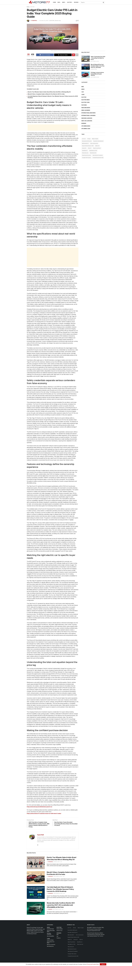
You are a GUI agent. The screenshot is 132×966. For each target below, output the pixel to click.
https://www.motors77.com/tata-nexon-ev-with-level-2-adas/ (44, 813)
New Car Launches (86, 120)
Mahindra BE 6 (85, 143)
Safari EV (97, 145)
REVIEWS (76, 2)
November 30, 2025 (44, 20)
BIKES (63, 2)
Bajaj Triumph (95, 138)
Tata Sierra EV (93, 152)
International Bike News (88, 112)
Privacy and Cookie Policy (93, 964)
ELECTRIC (69, 2)
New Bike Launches (86, 118)
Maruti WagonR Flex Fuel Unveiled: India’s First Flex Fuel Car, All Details (97, 66)
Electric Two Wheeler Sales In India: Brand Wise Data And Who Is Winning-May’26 (49, 92)
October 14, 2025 (95, 61)
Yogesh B (50, 909)
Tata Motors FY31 (93, 150)
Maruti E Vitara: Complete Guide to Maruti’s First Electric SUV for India (46, 94)
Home (54, 2)
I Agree (103, 964)
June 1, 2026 (57, 861)
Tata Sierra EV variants (98, 155)
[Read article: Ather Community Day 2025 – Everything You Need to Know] (85, 59)
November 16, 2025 (58, 893)
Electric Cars (58, 20)
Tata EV (89, 148)
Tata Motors (84, 150)
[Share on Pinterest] (73, 55)
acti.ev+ (84, 138)
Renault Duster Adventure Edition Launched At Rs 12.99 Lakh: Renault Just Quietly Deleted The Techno (95, 934)
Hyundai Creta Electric (98, 141)
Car (82, 91)
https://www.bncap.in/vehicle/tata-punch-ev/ (39, 806)
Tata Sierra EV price (86, 155)
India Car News (85, 110)
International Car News (88, 115)
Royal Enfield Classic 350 (88, 145)
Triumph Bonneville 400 (98, 157)
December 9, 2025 (58, 876)
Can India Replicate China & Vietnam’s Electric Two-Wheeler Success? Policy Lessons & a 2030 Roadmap (60, 889)
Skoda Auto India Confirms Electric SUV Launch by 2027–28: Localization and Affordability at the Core (61, 905)
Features (84, 105)
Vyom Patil (34, 20)
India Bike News (85, 107)
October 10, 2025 (57, 909)
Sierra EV (84, 148)
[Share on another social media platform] (76, 55)
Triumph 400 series (86, 157)
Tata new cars (85, 152)
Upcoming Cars (85, 128)
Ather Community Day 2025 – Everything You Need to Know (98, 58)
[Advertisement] (53, 127)
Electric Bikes (85, 99)
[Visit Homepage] (39, 2)
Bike (82, 86)
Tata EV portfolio (97, 148)
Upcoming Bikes (85, 126)
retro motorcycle (94, 143)
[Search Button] (103, 2)
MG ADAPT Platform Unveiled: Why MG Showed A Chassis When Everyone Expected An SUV (95, 929)
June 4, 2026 (94, 69)
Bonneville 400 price (87, 141)
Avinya (89, 138)
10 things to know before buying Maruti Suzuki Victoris (97, 74)
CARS (58, 2)
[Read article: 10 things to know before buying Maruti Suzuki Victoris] (85, 75)
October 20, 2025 (95, 77)
